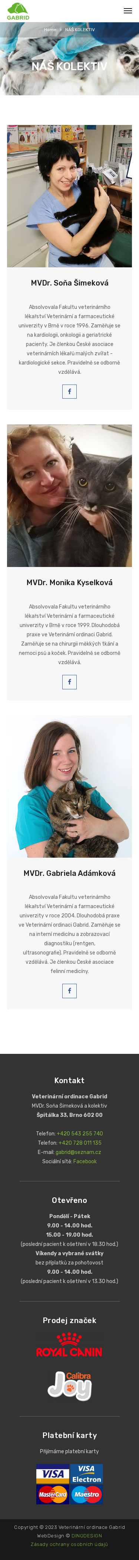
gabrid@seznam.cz (78, 1152)
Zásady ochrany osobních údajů (69, 1544)
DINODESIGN (87, 1535)
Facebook (85, 1161)
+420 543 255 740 (80, 1134)
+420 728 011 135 (80, 1143)
